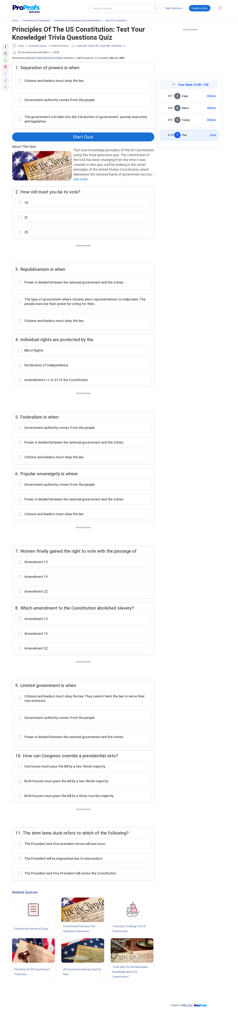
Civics (21, 45)
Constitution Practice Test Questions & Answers (79, 929)
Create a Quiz (200, 8)
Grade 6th (82, 45)
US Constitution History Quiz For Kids (82, 972)
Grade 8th (105, 45)
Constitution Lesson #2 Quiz (31, 928)
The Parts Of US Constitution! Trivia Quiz (32, 972)
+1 (124, 45)
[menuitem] (174, 9)
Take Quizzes (173, 8)
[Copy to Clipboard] (6, 80)
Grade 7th (93, 45)
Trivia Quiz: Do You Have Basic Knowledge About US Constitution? (130, 971)
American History (37, 45)
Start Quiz (83, 137)
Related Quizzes (25, 892)
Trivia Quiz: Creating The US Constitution (129, 929)
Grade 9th (116, 45)
